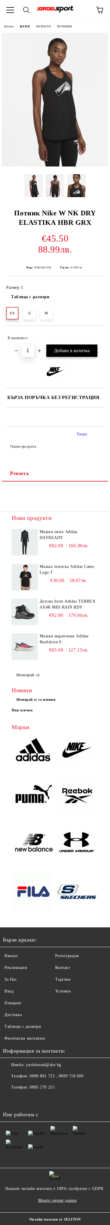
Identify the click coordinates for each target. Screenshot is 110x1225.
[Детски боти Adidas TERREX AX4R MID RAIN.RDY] (25, 612)
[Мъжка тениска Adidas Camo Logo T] (25, 577)
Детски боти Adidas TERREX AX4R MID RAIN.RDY (68, 604)
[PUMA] (33, 795)
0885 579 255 (42, 1087)
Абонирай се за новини (36, 700)
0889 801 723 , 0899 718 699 (56, 1076)
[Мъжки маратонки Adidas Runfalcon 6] (25, 646)
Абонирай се (28, 675)
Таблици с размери (22, 1026)
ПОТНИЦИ (64, 26)
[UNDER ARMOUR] (77, 843)
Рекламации (16, 967)
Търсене (63, 979)
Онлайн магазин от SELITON (55, 1219)
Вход (8, 991)
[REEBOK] (77, 795)
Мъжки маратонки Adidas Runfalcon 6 (64, 639)
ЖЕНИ (25, 26)
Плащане (12, 1003)
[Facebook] (10, 1099)
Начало (9, 26)
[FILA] (33, 892)
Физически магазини (24, 1038)
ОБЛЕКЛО (43, 26)
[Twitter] (23, 1099)
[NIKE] (77, 751)
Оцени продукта (23, 446)
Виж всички (22, 710)
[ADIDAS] (33, 751)
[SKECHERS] (77, 892)
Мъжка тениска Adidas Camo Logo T (67, 569)
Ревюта (19, 473)
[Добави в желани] (95, 335)
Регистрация (67, 956)
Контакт (62, 967)
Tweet (82, 434)
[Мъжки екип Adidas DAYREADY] (25, 542)
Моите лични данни (57, 1200)
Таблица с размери (30, 297)
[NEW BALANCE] (33, 844)
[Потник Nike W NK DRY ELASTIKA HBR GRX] (55, 165)
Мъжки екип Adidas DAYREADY (59, 535)
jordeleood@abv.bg (43, 1065)
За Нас (10, 979)
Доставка (13, 1015)
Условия (63, 991)
